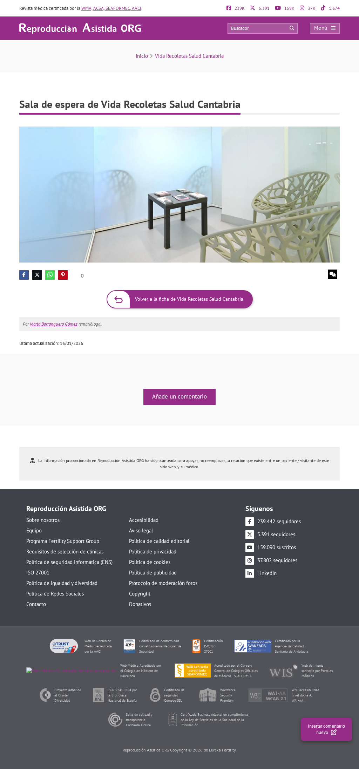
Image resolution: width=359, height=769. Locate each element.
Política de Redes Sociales (55, 593)
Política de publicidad (153, 572)
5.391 (264, 8)
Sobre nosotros (43, 520)
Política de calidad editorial (159, 541)
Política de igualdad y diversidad (61, 583)
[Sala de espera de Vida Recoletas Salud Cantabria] (179, 194)
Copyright (139, 593)
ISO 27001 (37, 572)
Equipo (34, 530)
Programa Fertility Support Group (62, 541)
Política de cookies (149, 562)
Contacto (36, 604)
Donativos (140, 604)
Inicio (142, 56)
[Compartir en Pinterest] (63, 275)
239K (239, 8)
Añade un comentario (179, 396)
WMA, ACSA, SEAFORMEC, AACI (111, 8)
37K (311, 8)
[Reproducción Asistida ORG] (80, 28)
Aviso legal (141, 530)
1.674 (334, 8)
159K (288, 8)
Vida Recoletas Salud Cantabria (189, 56)
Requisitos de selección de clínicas (64, 551)
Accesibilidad (143, 520)
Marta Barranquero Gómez (53, 324)
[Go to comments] (332, 274)
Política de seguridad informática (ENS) (69, 562)
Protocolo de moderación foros (163, 583)
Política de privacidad (152, 551)
